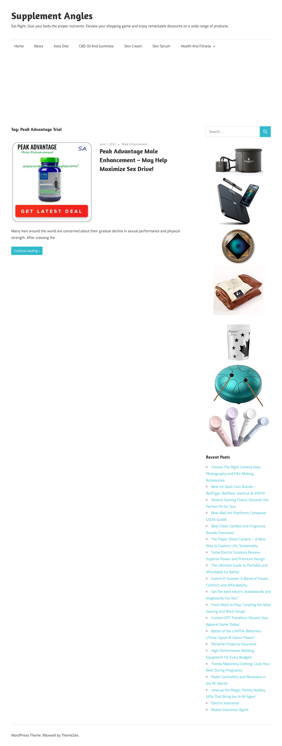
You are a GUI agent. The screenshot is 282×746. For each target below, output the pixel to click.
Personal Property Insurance (233, 644)
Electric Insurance (225, 703)
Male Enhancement (134, 144)
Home (19, 46)
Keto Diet (61, 46)
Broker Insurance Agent (230, 710)
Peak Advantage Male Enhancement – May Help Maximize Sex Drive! (133, 160)
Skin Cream (133, 46)
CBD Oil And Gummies (96, 46)
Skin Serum (161, 46)
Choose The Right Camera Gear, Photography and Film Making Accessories (233, 473)
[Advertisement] (141, 86)
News (38, 46)
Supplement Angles (52, 16)
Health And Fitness (196, 46)
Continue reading (25, 250)
